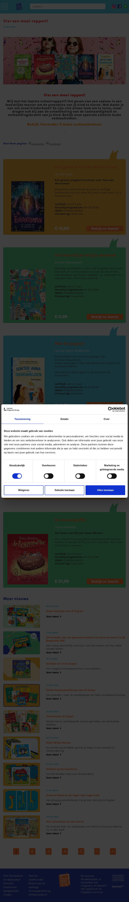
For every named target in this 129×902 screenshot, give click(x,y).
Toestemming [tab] (22, 419)
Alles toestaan (105, 490)
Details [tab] (64, 419)
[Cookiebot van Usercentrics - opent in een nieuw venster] (110, 409)
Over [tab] (106, 419)
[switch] (48, 476)
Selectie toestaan (65, 490)
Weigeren (23, 490)
